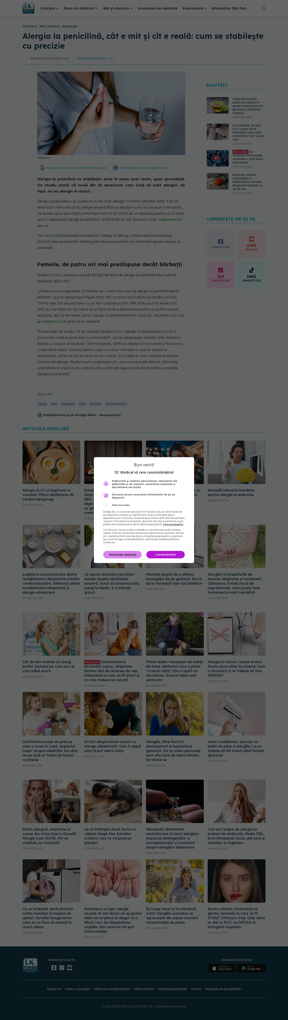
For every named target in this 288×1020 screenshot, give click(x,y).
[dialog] (144, 510)
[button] (144, 505)
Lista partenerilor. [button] (173, 524)
